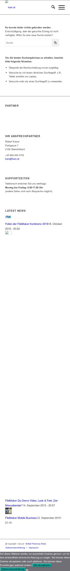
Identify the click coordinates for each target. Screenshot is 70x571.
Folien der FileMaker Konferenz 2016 (26, 224)
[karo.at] (29, 7)
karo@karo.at (12, 158)
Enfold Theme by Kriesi (36, 543)
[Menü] (60, 7)
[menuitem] (51, 7)
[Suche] (51, 7)
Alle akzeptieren (41, 565)
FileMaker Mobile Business (21, 518)
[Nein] (26, 569)
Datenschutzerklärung (12, 569)
